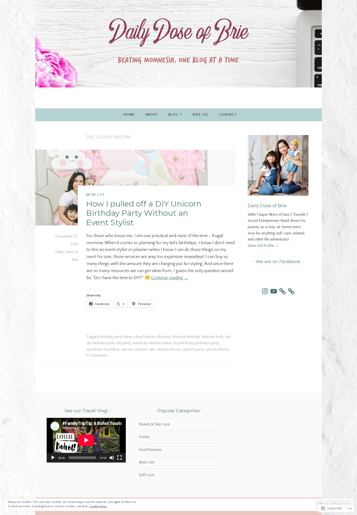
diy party (124, 343)
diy (227, 337)
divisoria (163, 337)
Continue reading (169, 277)
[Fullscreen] (119, 457)
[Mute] (111, 457)
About (151, 114)
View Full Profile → (263, 245)
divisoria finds (212, 337)
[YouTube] (274, 291)
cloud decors (144, 337)
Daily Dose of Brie (267, 205)
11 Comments (97, 355)
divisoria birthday (186, 337)
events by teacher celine (152, 343)
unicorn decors (169, 349)
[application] (86, 440)
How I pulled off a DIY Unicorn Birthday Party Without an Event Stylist (143, 213)
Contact (228, 114)
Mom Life (95, 195)
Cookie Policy (98, 506)
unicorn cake (145, 349)
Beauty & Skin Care (154, 424)
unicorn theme (217, 349)
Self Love (146, 475)
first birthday (183, 343)
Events (144, 437)
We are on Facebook (278, 261)
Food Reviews (150, 449)
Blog (173, 114)
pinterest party (207, 343)
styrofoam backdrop (103, 349)
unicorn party (193, 349)
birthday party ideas (116, 337)
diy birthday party (100, 343)
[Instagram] (265, 291)
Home (129, 114)
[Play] (53, 457)
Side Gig (200, 114)
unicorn (127, 349)
